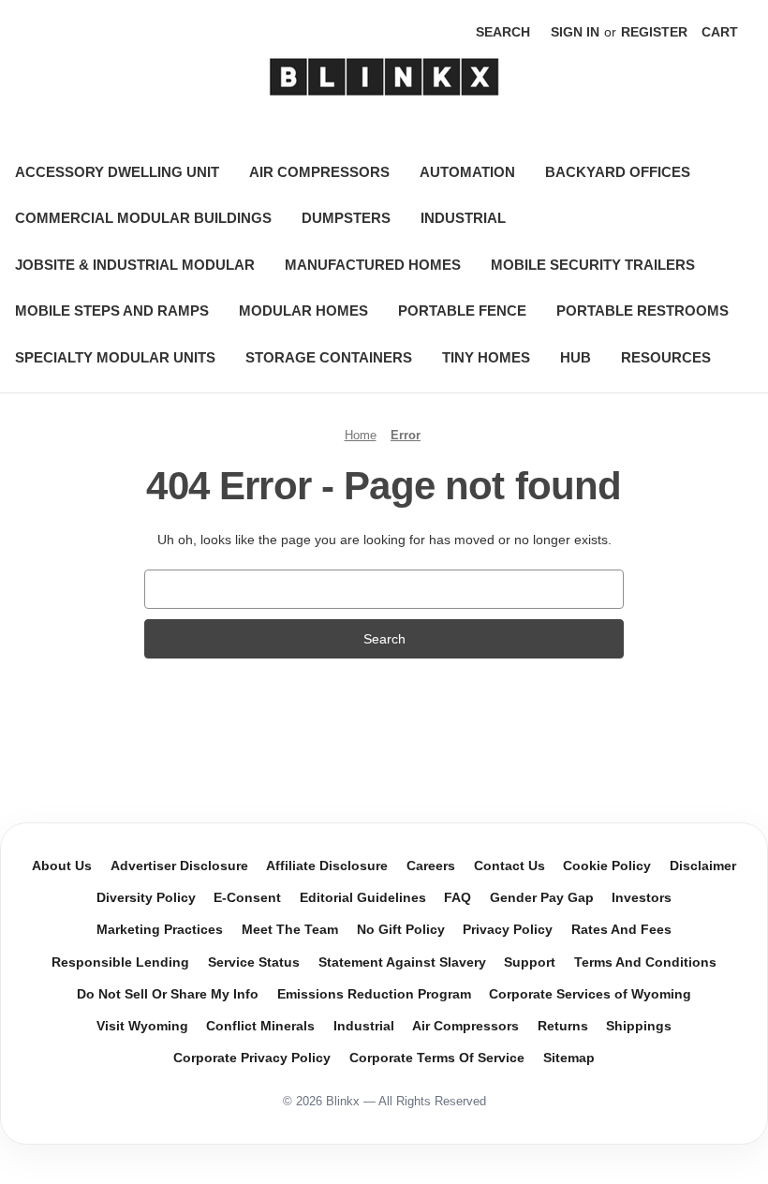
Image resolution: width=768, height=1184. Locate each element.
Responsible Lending (120, 962)
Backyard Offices (617, 172)
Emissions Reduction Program (374, 994)
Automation (467, 172)
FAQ (457, 898)
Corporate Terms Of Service (436, 1058)
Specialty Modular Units (115, 357)
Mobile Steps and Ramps (112, 310)
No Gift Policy (401, 930)
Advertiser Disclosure (179, 866)
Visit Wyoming (142, 1026)
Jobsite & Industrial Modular (135, 265)
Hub (575, 357)
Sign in (575, 31)
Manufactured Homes (373, 265)
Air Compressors (319, 172)
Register (654, 31)
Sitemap (569, 1058)
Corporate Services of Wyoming (590, 994)
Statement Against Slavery (402, 962)
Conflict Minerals (260, 1026)
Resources (666, 357)
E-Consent (247, 898)
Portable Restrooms (642, 310)
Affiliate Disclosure (327, 866)
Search (503, 31)
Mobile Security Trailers (593, 265)
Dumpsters (346, 218)
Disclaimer (703, 866)
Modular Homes (303, 310)
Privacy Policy (508, 930)
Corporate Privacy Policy (252, 1058)
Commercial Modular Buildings (143, 218)
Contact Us (509, 866)
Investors (642, 898)
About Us (62, 866)
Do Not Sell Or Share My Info (167, 994)
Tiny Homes (486, 357)
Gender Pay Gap (542, 898)
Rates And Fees (621, 930)
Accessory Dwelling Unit (117, 172)
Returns (563, 1026)
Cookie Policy (607, 866)
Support (529, 962)
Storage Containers (328, 357)
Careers (430, 866)
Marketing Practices (159, 930)
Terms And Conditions (645, 962)
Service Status (254, 962)
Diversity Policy (146, 898)
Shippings (639, 1026)
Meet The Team (290, 930)
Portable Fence (462, 310)
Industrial (463, 218)
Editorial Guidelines (363, 898)
